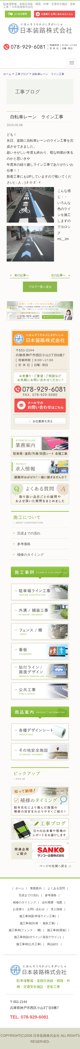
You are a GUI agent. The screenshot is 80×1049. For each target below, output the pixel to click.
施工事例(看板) (56, 930)
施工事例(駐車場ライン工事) (37, 916)
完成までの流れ (28, 533)
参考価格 (23, 544)
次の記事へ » (60, 275)
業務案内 (36, 888)
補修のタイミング (30, 554)
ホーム (19, 888)
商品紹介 (53, 944)
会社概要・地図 (52, 902)
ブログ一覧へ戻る (40, 286)
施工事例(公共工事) (28, 944)
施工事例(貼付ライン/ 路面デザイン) (37, 937)
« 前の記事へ (19, 275)
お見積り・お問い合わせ (29, 909)
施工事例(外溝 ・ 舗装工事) (37, 923)
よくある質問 (56, 888)
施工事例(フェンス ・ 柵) (25, 930)
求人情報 (56, 909)
